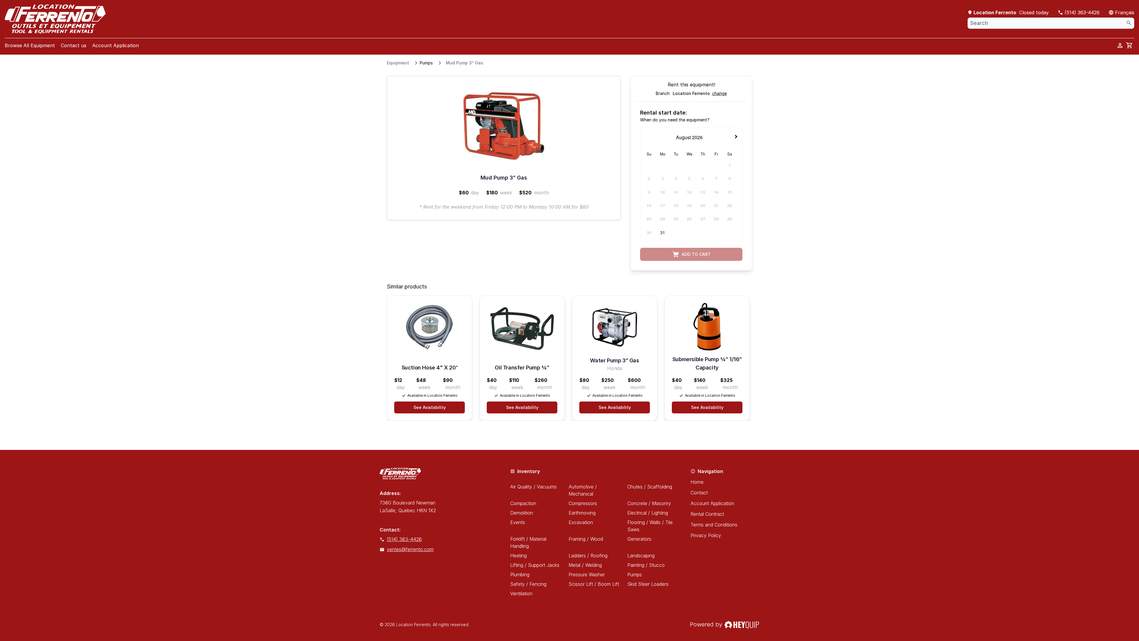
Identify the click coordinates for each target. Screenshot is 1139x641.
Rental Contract (707, 514)
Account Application (115, 45)
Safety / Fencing (528, 584)
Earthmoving (582, 513)
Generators (639, 539)
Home (697, 482)
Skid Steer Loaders (648, 584)
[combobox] (1051, 23)
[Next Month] (737, 137)
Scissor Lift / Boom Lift (594, 584)
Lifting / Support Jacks (534, 565)
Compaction (523, 503)
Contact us (73, 45)
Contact (699, 493)
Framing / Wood (586, 539)
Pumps (426, 62)
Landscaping (641, 556)
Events (517, 522)
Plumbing (519, 574)
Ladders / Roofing (588, 556)
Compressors (583, 503)
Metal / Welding (585, 565)
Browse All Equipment (30, 45)
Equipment (398, 62)
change (719, 93)
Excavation (581, 522)
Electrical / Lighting (647, 513)
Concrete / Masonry (649, 503)
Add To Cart (696, 254)
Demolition (521, 513)
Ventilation (521, 593)
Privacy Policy (706, 535)
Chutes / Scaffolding (649, 487)
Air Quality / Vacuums (533, 487)
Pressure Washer (587, 574)
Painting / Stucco (646, 565)
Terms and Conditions (714, 525)
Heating (518, 556)
